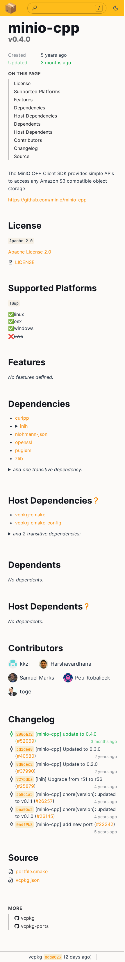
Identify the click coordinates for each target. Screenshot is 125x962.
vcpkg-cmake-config (38, 523)
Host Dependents (33, 132)
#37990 (25, 771)
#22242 (25, 831)
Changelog (26, 148)
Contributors (28, 140)
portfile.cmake (32, 871)
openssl (23, 442)
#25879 (25, 786)
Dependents (27, 124)
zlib (19, 458)
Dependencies (29, 108)
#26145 (64, 816)
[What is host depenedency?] (96, 500)
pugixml (24, 450)
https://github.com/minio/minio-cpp (47, 200)
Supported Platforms (37, 91)
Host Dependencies (35, 116)
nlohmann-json (31, 434)
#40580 (25, 756)
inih (24, 426)
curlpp (22, 418)
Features (23, 99)
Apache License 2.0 (29, 252)
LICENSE (25, 262)
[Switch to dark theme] (116, 8)
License (22, 83)
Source (21, 156)
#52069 (25, 741)
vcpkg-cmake (30, 514)
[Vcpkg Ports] (11, 8)
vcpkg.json (28, 880)
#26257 (63, 801)
